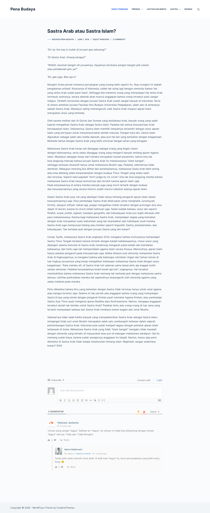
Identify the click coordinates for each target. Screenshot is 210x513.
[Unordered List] (82, 400)
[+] (103, 400)
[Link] (95, 400)
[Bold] (60, 400)
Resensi (188, 9)
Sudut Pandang (119, 9)
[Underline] (69, 400)
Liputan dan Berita (156, 9)
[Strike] (73, 400)
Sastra (174, 9)
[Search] (198, 9)
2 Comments (119, 39)
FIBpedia (136, 9)
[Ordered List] (78, 400)
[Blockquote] (86, 400)
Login (159, 380)
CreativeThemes (66, 507)
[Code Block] (91, 400)
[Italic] (65, 400)
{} (99, 400)
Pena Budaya (22, 9)
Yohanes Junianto (68, 422)
